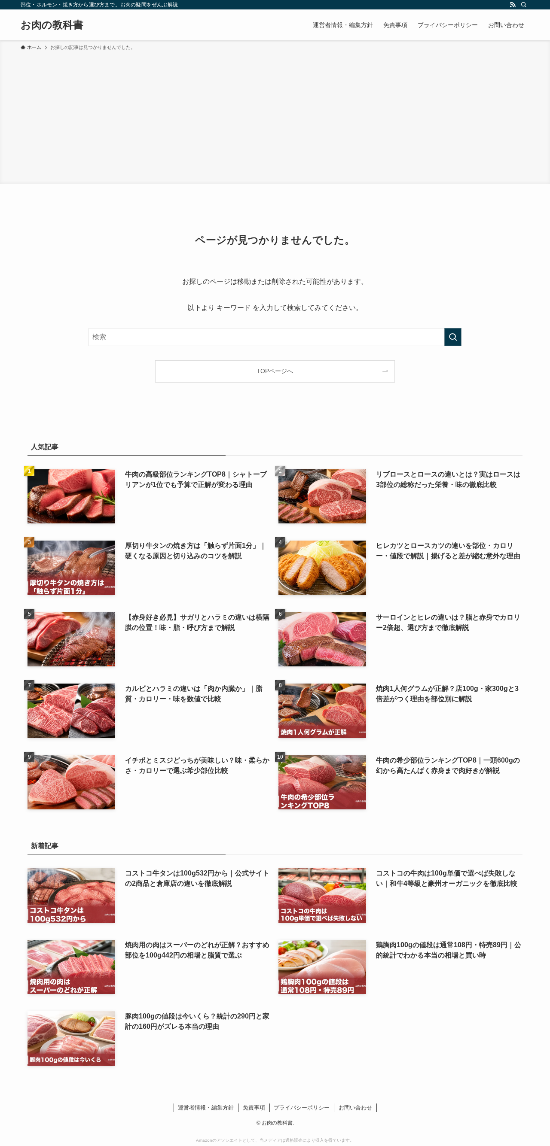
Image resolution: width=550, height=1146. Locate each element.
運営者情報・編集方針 (206, 1107)
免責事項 (254, 1107)
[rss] (512, 4)
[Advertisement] (275, 116)
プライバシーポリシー (302, 1107)
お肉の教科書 (52, 25)
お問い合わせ (355, 1107)
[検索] (523, 4)
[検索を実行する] (452, 337)
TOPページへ (275, 371)
